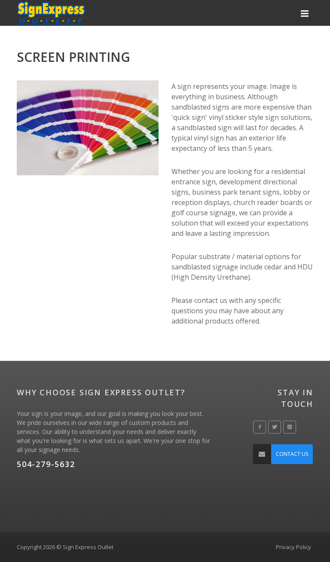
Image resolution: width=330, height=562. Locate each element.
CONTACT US (292, 454)
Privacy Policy (293, 547)
